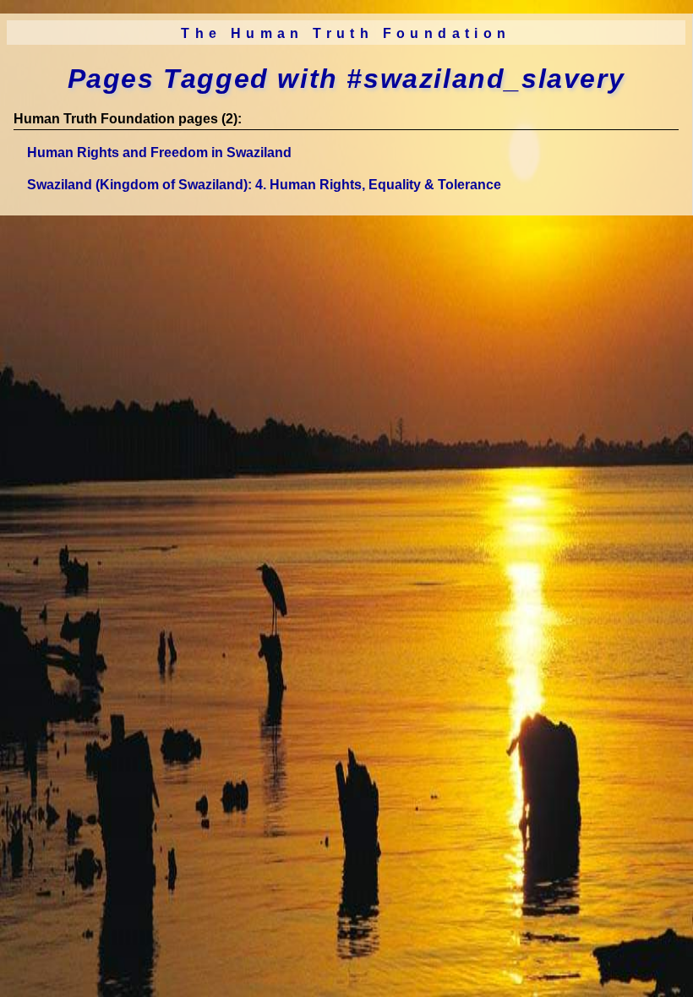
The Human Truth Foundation (345, 33)
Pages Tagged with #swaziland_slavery (346, 78)
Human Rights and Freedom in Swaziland (159, 152)
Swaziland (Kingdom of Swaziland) (264, 184)
